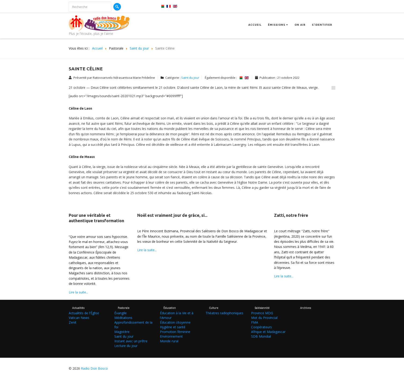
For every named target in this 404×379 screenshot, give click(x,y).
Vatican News (79, 317)
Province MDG (262, 313)
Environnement (171, 336)
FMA (254, 322)
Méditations (123, 317)
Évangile (120, 313)
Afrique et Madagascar (268, 331)
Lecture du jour (125, 345)
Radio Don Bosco (94, 368)
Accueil (254, 24)
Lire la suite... (78, 292)
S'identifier (322, 24)
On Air (300, 24)
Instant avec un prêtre (131, 341)
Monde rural (169, 341)
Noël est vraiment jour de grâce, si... (172, 215)
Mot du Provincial (264, 317)
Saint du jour (190, 77)
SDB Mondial (261, 336)
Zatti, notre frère (291, 215)
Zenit (72, 322)
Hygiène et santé (172, 327)
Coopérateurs (261, 327)
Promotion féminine (175, 331)
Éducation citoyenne (175, 322)
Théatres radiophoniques (224, 313)
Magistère (122, 331)
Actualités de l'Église (84, 313)
